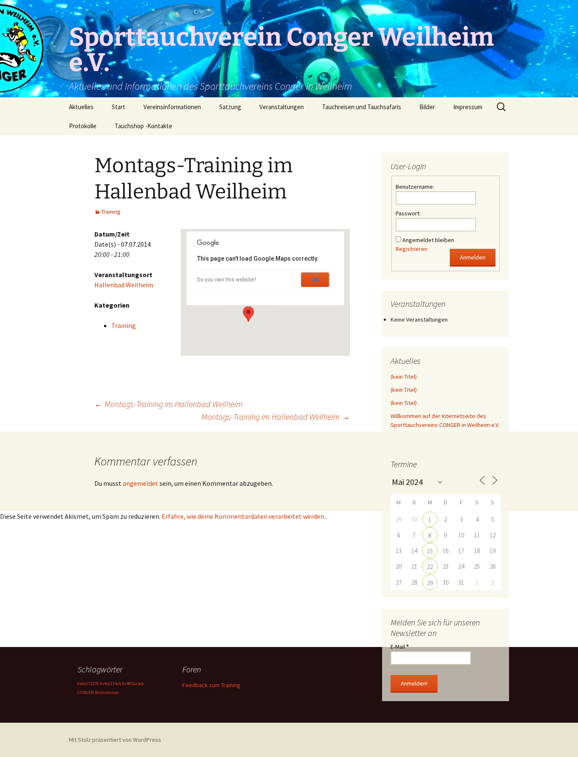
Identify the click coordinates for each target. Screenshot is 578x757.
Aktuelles (81, 107)
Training (111, 211)
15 (430, 551)
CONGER (85, 692)
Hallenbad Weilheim (123, 285)
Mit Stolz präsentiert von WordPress (115, 739)
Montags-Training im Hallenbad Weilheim (168, 404)
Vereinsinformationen (172, 107)
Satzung (230, 107)
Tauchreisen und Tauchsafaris (361, 107)
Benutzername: (415, 186)
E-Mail (400, 646)
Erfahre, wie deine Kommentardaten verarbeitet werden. (243, 516)
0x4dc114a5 (110, 683)
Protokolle (82, 126)
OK (315, 279)
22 (430, 567)
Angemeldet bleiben (428, 240)
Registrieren (411, 249)
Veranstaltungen (281, 107)
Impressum (467, 107)
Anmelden (472, 257)
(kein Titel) (404, 376)
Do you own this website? (226, 280)
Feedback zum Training (211, 685)
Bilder (427, 107)
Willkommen (107, 692)
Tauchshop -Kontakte (143, 126)
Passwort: (408, 213)
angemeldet (140, 483)
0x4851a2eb (133, 683)
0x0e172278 (88, 683)
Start (118, 107)
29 (430, 583)
